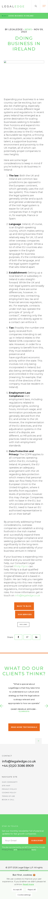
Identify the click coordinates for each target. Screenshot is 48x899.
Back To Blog (24, 606)
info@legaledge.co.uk (27, 595)
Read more (28, 884)
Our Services (25, 614)
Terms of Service (24, 850)
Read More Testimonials (24, 727)
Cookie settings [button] (24, 895)
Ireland (23, 624)
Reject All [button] (32, 889)
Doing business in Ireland (21, 16)
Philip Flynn (21, 566)
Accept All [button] (17, 889)
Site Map (6, 786)
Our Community (10, 782)
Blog (4, 16)
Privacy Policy (9, 789)
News (28, 29)
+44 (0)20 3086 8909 (18, 766)
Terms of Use (8, 796)
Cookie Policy (9, 792)
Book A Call (8, 800)
